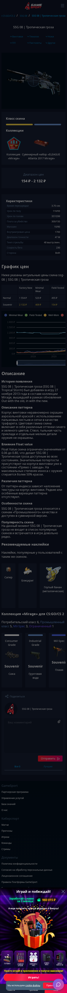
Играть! (33, 977)
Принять (51, 985)
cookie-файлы (32, 985)
